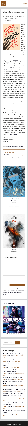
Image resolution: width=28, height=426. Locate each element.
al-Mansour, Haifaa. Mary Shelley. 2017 (12, 377)
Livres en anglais (13, 18)
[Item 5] (13, 334)
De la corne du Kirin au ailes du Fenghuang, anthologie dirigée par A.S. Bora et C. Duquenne (13, 395)
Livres (6, 18)
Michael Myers (13, 67)
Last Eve (8, 361)
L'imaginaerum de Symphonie (12, 398)
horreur (13, 146)
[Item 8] (18, 334)
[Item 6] (14, 334)
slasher (21, 146)
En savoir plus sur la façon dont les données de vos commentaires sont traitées (13, 292)
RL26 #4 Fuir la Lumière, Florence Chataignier (14, 353)
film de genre (15, 59)
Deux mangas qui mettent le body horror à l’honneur (14, 199)
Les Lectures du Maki (10, 391)
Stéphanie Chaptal (9, 16)
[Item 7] (16, 334)
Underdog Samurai (14, 206)
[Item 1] (6, 334)
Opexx (14, 249)
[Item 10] (22, 334)
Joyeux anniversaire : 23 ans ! (10, 359)
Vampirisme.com (9, 379)
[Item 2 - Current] (7, 334)
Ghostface (19, 67)
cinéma (9, 146)
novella (17, 146)
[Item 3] (9, 334)
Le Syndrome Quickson (11, 355)
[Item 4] (11, 334)
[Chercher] (17, 343)
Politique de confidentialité (14, 422)
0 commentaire (8, 20)
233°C (7, 367)
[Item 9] (20, 334)
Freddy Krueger (6, 69)
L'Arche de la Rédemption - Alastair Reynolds (14, 389)
